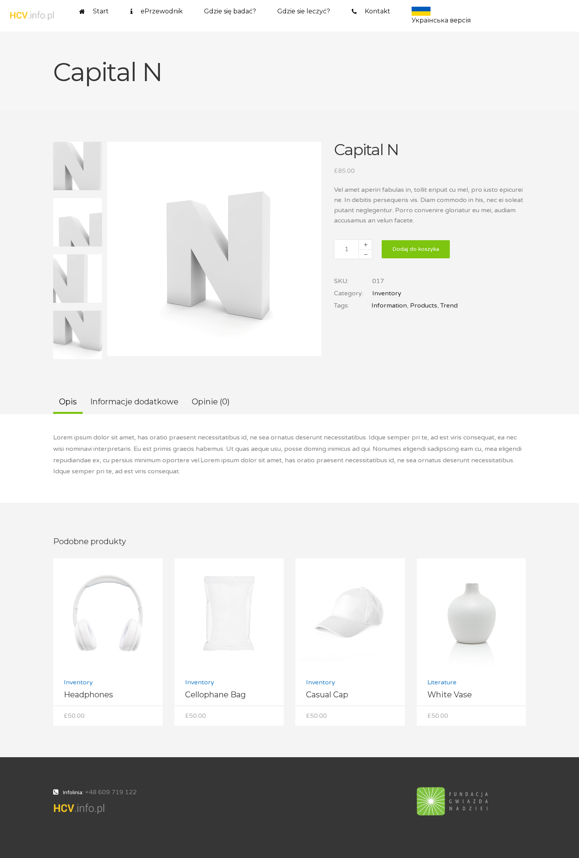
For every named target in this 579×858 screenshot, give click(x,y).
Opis (68, 401)
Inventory (386, 293)
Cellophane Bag (215, 694)
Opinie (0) (211, 401)
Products (423, 305)
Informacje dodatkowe (134, 401)
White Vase (449, 694)
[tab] (68, 402)
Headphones (88, 694)
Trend (449, 305)
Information (389, 305)
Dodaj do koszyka (415, 249)
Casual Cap (327, 694)
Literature (442, 682)
